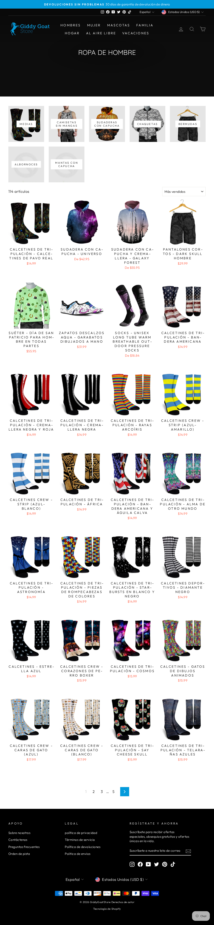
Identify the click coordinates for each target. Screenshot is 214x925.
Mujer (94, 25)
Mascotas (118, 25)
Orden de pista (19, 854)
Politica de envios (77, 854)
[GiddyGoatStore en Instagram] (132, 864)
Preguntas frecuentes (23, 847)
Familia (144, 25)
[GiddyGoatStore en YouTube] (148, 864)
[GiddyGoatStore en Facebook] (140, 864)
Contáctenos (17, 840)
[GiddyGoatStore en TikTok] (172, 864)
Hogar (72, 33)
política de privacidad (81, 833)
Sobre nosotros (19, 833)
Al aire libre (101, 33)
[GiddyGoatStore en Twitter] (156, 864)
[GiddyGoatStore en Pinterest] (164, 864)
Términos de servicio (80, 840)
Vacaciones (135, 33)
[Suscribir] (188, 851)
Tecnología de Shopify (107, 908)
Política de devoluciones (82, 847)
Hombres (70, 25)
